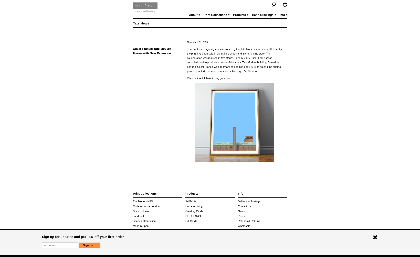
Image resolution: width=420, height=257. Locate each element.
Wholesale (244, 226)
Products (240, 15)
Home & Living (194, 206)
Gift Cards (191, 221)
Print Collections (216, 15)
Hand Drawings (264, 15)
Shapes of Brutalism (144, 221)
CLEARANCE (193, 216)
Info (283, 15)
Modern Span (141, 226)
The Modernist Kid (143, 201)
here (208, 78)
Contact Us (244, 206)
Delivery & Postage (249, 201)
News (241, 211)
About (194, 15)
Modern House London (146, 206)
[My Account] (279, 4)
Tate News (141, 23)
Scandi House (141, 211)
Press (241, 216)
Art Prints (190, 201)
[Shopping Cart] (285, 4)
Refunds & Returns (249, 221)
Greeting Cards (194, 211)
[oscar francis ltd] (145, 8)
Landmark (139, 216)
